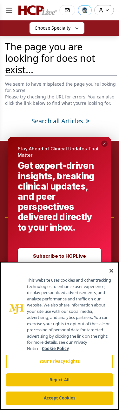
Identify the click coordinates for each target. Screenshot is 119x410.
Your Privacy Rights (59, 361)
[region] (59, 336)
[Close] (111, 271)
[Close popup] (104, 143)
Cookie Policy (55, 348)
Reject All (59, 380)
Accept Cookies (60, 398)
